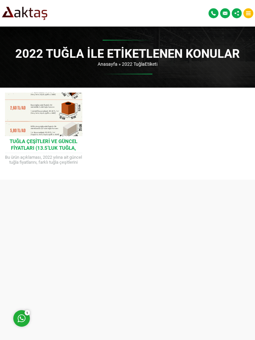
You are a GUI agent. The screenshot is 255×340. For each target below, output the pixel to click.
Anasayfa (108, 64)
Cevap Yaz (63, 291)
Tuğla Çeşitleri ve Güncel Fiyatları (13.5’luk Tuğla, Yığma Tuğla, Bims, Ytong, (43, 148)
